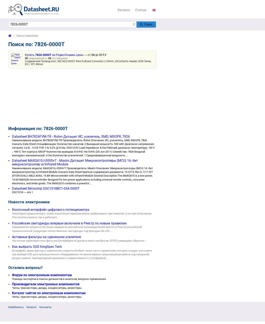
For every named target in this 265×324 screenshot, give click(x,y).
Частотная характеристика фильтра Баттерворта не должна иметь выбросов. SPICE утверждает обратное (78, 240)
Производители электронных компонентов (46, 284)
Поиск (148, 24)
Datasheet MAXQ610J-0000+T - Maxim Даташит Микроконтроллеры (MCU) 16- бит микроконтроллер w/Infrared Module (75, 162)
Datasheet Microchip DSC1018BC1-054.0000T (46, 188)
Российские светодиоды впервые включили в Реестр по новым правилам (69, 223)
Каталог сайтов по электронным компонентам (49, 293)
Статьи (140, 10)
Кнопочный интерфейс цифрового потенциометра (50, 210)
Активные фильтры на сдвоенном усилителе (46, 237)
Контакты (45, 307)
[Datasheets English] (154, 10)
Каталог (124, 10)
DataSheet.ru (16, 307)
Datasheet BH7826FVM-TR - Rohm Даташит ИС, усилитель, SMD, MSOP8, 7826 (71, 137)
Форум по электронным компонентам (42, 275)
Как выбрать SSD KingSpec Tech (37, 247)
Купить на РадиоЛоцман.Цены (54, 55)
